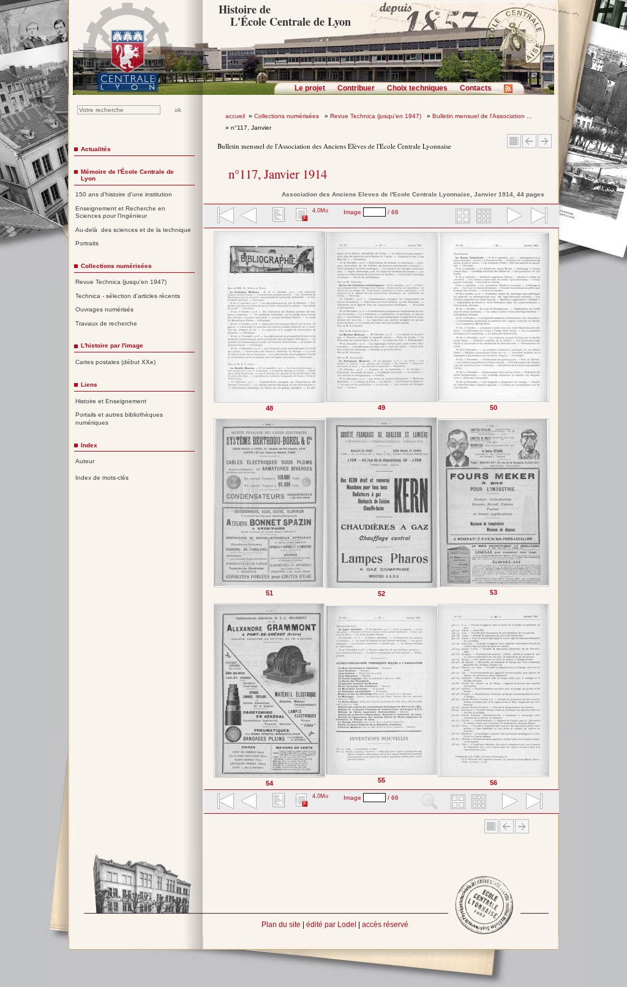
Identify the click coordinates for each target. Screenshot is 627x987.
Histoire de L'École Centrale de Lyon (284, 15)
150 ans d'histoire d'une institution (123, 194)
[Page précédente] (216, 508)
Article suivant (545, 141)
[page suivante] (512, 216)
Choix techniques (417, 88)
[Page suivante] (547, 508)
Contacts (476, 88)
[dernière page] (535, 216)
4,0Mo (320, 210)
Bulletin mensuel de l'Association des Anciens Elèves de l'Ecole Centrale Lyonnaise (334, 146)
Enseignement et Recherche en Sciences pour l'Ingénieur (120, 212)
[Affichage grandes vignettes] (461, 216)
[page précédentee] (249, 216)
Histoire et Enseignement (110, 401)
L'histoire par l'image (112, 345)
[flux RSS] (511, 92)
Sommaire (514, 141)
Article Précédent (529, 141)
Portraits (87, 243)
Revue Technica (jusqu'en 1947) (376, 116)
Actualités (96, 149)
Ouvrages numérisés (104, 309)
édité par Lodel (331, 924)
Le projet (310, 88)
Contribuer (356, 88)
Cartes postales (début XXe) (115, 362)
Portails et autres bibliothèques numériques (119, 418)
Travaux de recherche (106, 323)
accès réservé (385, 924)
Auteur (84, 461)
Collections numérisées (287, 116)
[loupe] (429, 802)
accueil (235, 116)
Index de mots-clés (102, 477)
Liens (89, 384)
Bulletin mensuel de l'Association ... (482, 116)
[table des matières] (277, 216)
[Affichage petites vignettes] (485, 216)
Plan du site (281, 924)
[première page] (224, 216)
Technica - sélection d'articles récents (127, 295)
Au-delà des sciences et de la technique (133, 229)
